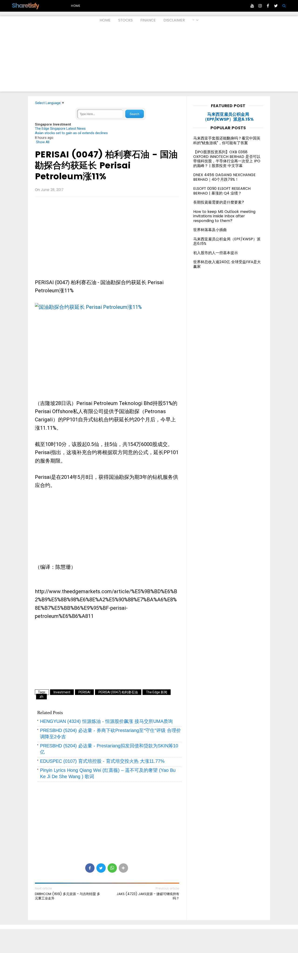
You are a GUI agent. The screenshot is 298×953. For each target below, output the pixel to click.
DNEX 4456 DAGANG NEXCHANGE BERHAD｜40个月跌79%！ (224, 177)
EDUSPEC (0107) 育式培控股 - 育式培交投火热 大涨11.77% (102, 761)
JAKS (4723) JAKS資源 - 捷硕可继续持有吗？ (148, 896)
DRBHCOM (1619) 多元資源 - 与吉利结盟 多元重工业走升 (67, 896)
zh (41, 696)
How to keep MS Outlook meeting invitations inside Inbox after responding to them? (224, 216)
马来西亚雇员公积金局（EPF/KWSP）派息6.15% (228, 116)
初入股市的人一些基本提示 (215, 252)
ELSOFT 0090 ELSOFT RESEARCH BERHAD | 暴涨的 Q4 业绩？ (222, 191)
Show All (42, 142)
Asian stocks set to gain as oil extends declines (71, 133)
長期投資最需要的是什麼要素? (218, 202)
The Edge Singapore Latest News (60, 128)
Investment (62, 692)
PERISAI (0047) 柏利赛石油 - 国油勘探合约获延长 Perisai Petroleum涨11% (106, 165)
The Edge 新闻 (156, 692)
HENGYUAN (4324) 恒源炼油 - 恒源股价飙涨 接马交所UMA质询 (106, 721)
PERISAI (84, 692)
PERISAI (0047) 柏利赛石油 (118, 692)
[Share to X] (101, 868)
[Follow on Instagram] (260, 6)
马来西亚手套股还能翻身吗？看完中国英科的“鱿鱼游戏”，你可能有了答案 (226, 141)
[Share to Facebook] (90, 868)
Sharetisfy (25, 5)
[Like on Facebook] (267, 6)
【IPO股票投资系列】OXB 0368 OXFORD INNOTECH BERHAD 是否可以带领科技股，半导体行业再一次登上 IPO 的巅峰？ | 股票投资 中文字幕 (226, 158)
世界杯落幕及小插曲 (210, 229)
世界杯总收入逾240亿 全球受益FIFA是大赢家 (227, 264)
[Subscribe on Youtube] (252, 6)
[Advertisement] (149, 59)
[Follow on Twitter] (275, 6)
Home (75, 5)
